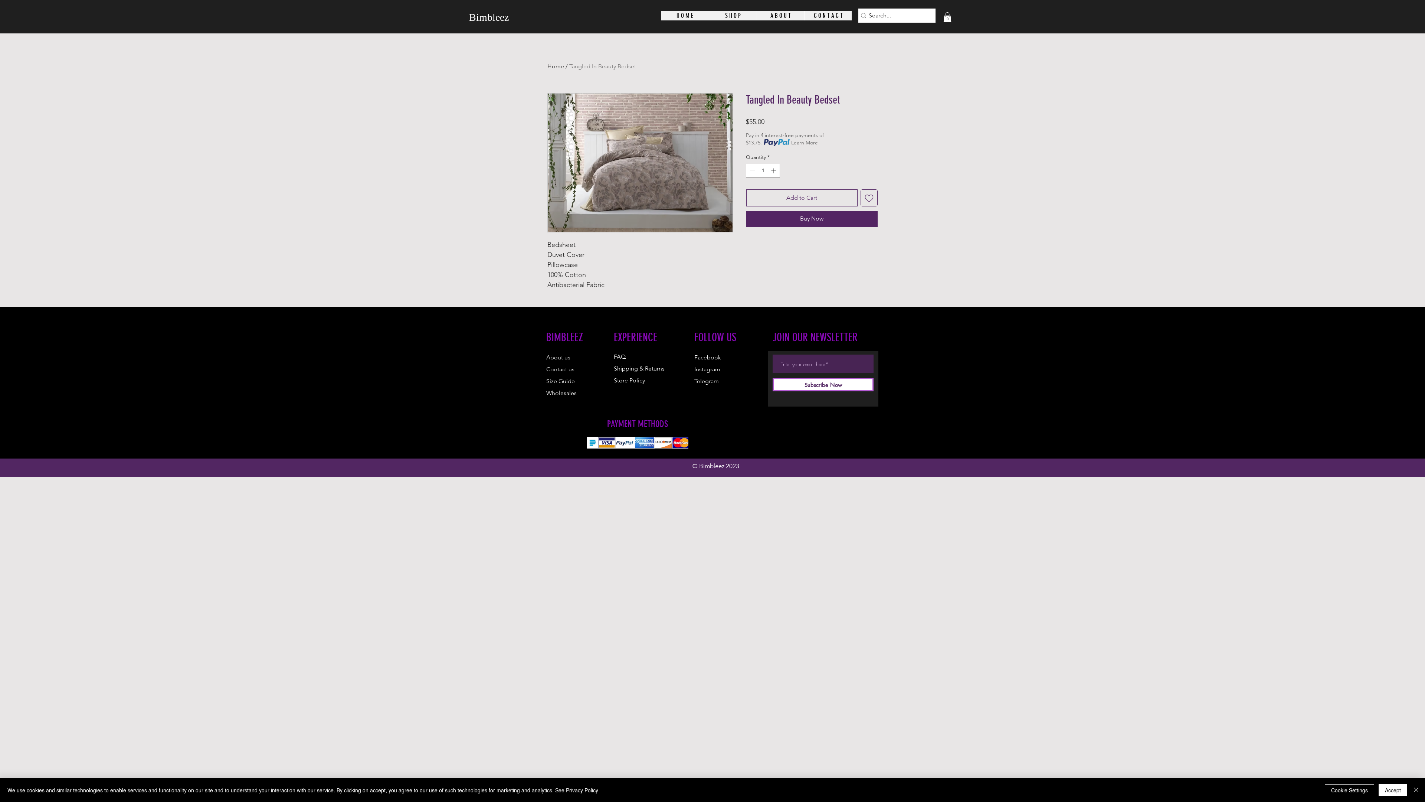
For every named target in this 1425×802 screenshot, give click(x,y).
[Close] (1416, 790)
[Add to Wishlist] (869, 197)
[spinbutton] (763, 170)
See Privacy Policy (576, 790)
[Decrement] (751, 170)
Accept (1393, 790)
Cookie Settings (1349, 790)
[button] (947, 17)
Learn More (804, 142)
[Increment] (774, 170)
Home (555, 66)
